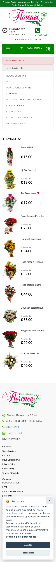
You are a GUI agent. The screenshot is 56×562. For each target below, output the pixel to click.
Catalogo (33, 48)
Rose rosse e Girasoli (32, 261)
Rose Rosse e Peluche (32, 216)
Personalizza (28, 552)
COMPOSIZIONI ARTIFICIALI (20, 117)
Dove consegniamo (11, 460)
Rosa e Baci (27, 147)
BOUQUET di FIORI (16, 76)
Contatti (6, 455)
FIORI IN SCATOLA (15, 123)
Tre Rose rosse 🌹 (30, 193)
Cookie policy (8, 468)
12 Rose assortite (30, 353)
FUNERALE (12, 93)
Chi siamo (6, 446)
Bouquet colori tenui (32, 307)
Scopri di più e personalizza (21, 536)
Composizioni (14, 111)
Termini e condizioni (11, 473)
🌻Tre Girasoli (28, 170)
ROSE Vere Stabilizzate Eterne (24, 99)
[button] (47, 49)
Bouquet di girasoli (31, 238)
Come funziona (9, 451)
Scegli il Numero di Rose (33, 330)
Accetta (28, 545)
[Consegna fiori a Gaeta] (28, 17)
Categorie (15, 68)
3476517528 (41, 35)
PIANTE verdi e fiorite (18, 87)
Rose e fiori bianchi (31, 284)
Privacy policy (8, 464)
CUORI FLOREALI (15, 105)
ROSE (9, 81)
